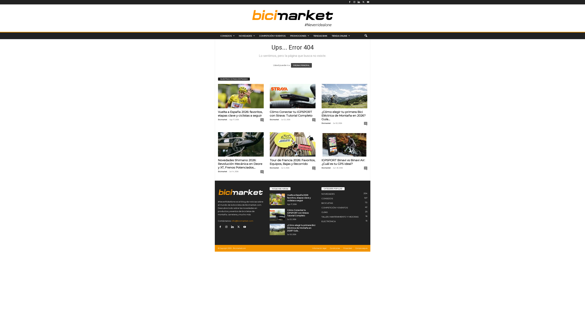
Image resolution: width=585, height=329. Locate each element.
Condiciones (335, 248)
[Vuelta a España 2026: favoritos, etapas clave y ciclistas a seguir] (241, 96)
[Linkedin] (359, 2)
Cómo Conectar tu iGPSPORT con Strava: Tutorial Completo (291, 113)
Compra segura (361, 248)
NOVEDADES (245, 36)
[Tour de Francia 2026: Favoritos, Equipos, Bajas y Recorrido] (293, 144)
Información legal (319, 248)
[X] (363, 2)
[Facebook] (350, 2)
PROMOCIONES (298, 36)
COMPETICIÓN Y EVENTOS (272, 36)
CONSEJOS (226, 36)
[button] (365, 35)
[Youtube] (368, 2)
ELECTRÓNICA (328, 221)
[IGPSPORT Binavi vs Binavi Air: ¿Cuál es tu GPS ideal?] (344, 144)
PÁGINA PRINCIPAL (301, 65)
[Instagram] (354, 2)
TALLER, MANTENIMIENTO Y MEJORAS (340, 217)
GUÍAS (324, 212)
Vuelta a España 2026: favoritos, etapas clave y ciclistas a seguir (240, 113)
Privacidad (347, 248)
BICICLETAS (327, 203)
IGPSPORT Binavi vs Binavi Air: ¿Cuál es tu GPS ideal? (343, 162)
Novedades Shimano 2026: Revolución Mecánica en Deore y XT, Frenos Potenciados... (240, 163)
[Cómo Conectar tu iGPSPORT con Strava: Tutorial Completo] (293, 96)
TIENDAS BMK (320, 36)
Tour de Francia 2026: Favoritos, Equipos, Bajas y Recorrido (292, 162)
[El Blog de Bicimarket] (292, 18)
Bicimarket (222, 120)
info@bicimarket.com (242, 221)
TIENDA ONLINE (339, 36)
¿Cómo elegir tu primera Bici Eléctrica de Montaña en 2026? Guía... (344, 115)
